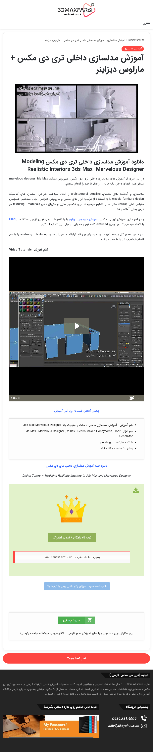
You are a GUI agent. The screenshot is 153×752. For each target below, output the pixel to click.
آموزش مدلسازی (116, 40)
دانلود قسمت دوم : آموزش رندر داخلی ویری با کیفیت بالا (77, 586)
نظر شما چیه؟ (76, 658)
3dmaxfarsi (134, 40)
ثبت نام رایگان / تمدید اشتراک (72, 537)
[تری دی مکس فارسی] (76, 10)
